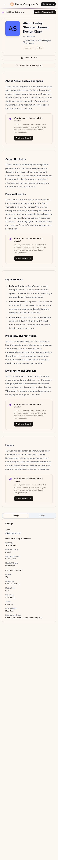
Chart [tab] (42, 515)
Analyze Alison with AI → (44, 12)
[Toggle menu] (4, 4)
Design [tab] (16, 515)
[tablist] (29, 515)
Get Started (47, 4)
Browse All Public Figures (31, 65)
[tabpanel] (29, 570)
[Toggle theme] (37, 4)
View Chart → (31, 57)
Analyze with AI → (23, 138)
